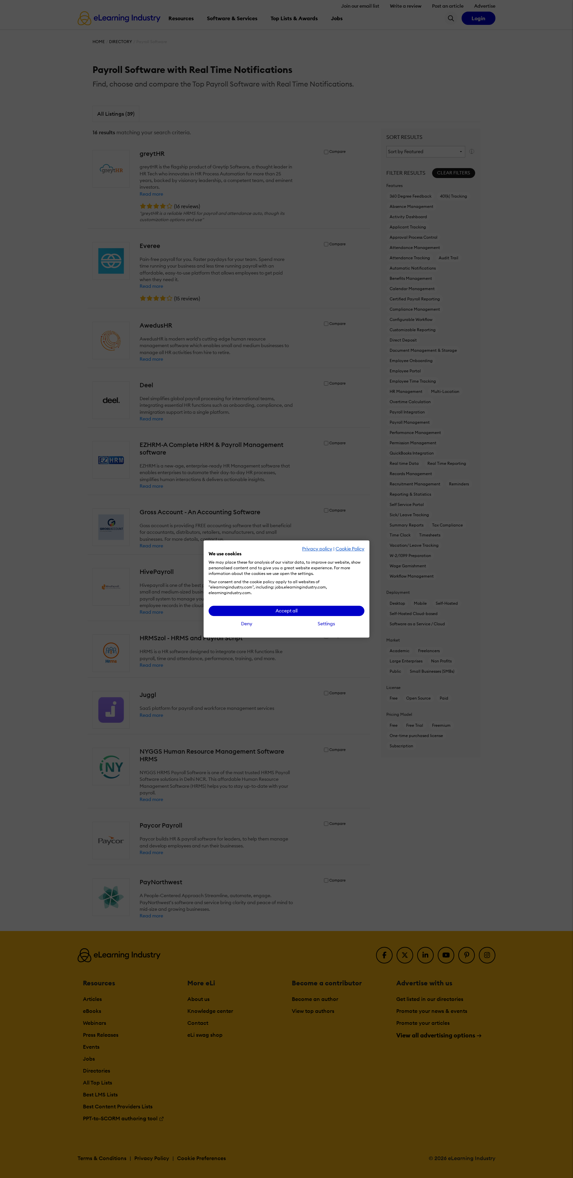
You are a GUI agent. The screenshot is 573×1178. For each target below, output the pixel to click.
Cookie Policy (350, 549)
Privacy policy (317, 549)
